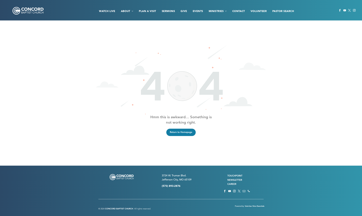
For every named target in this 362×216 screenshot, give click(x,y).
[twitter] (349, 10)
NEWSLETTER (234, 180)
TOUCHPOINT (234, 176)
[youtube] (345, 10)
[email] (244, 191)
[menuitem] (107, 11)
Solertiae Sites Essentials (254, 206)
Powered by (239, 206)
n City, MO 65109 (181, 179)
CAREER (231, 184)
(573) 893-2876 (171, 186)
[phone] (249, 191)
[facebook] (340, 10)
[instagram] (354, 10)
